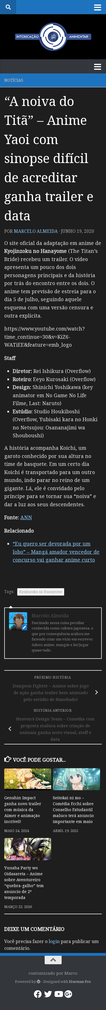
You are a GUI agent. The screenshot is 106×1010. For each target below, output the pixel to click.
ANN (26, 517)
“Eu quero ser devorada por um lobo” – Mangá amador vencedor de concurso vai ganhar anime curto (56, 551)
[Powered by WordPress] (38, 981)
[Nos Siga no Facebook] (38, 994)
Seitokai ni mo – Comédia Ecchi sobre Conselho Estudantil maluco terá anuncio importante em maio (73, 809)
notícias (13, 80)
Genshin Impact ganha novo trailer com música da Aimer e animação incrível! (22, 809)
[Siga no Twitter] (48, 994)
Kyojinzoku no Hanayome (40, 591)
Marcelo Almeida (36, 231)
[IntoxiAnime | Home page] (53, 37)
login (54, 941)
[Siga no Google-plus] (68, 994)
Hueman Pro (80, 981)
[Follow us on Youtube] (58, 994)
